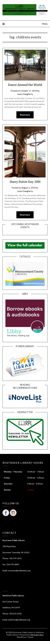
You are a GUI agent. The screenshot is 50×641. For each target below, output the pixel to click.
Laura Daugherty (25, 94)
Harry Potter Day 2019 (25, 182)
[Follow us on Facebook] (5, 512)
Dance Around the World (25, 85)
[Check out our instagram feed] (13, 512)
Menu (45, 23)
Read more (25, 115)
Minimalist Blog (36, 635)
